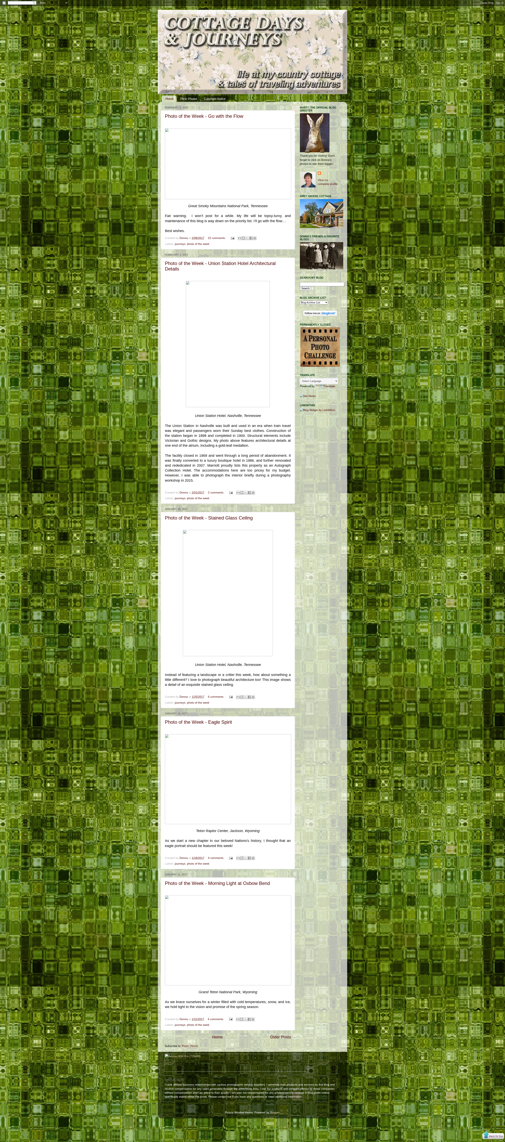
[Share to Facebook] (251, 238)
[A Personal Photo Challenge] (320, 365)
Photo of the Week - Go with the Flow (204, 116)
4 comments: (216, 857)
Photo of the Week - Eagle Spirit (198, 722)
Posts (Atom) (190, 1045)
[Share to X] (247, 238)
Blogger (275, 1112)
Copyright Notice (214, 98)
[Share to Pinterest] (255, 238)
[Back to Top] (493, 1135)
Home (169, 98)
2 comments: (216, 492)
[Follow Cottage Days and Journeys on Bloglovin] (320, 315)
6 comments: (216, 696)
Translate (329, 386)
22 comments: (217, 238)
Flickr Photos (188, 98)
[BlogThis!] (243, 238)
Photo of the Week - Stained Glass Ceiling (209, 517)
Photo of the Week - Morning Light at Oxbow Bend (217, 883)
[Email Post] (232, 238)
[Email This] (240, 238)
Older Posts (280, 1037)
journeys (180, 243)
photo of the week (198, 243)
